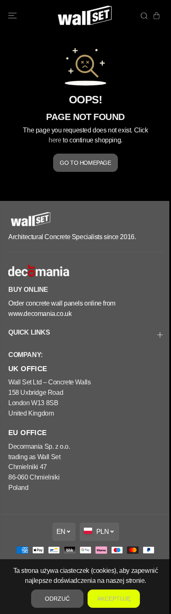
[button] (13, 16)
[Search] (144, 16)
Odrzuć (55, 598)
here (55, 140)
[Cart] (156, 16)
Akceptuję (112, 598)
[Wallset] (85, 16)
